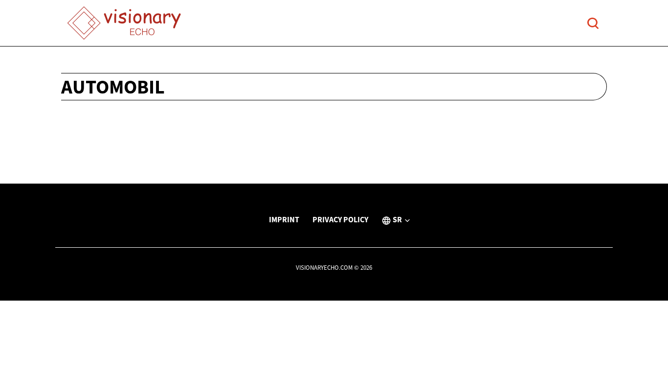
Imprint (284, 219)
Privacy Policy (340, 219)
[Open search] (593, 23)
